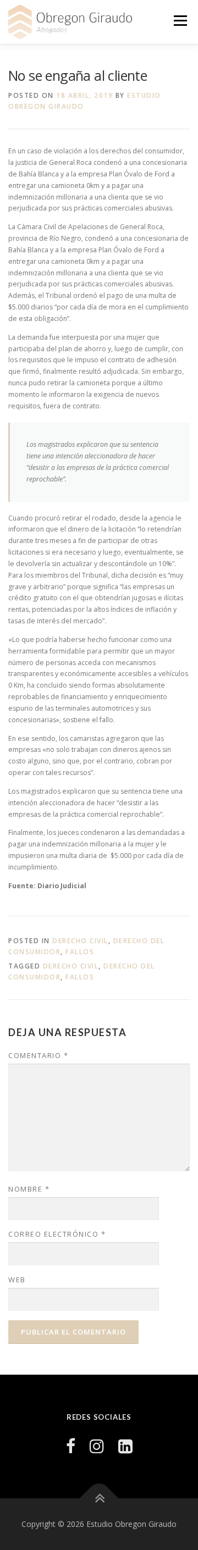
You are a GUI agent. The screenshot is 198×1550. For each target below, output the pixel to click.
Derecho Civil (80, 940)
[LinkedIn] (125, 1446)
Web (17, 1280)
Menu (179, 20)
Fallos (79, 951)
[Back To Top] (99, 1498)
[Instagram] (97, 1446)
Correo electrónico (57, 1234)
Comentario (38, 1055)
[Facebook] (70, 1446)
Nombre (29, 1189)
